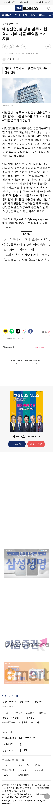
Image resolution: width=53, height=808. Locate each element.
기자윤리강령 (28, 717)
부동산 (42, 15)
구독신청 (17, 444)
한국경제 (6, 765)
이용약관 (42, 713)
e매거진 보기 (36, 444)
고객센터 (23, 722)
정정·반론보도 (8, 722)
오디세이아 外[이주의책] (19, 249)
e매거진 (39, 2)
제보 (32, 2)
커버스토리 (21, 15)
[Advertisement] (26, 500)
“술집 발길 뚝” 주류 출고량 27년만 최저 (28, 259)
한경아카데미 (8, 770)
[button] (48, 2)
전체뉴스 (7, 15)
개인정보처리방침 (10, 717)
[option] (26, 563)
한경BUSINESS (13, 24)
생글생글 (39, 770)
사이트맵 (35, 722)
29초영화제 (23, 775)
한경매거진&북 (8, 2)
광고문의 (30, 713)
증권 (32, 15)
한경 (9, 701)
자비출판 (24, 2)
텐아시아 (22, 770)
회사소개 (6, 713)
